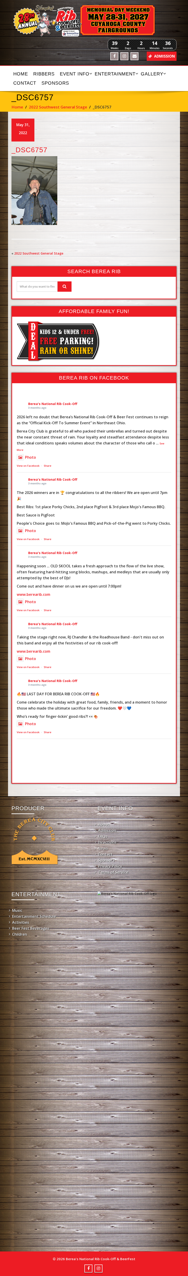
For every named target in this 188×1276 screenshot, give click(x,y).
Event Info (74, 73)
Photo (30, 457)
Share (47, 465)
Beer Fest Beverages (30, 928)
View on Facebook (28, 465)
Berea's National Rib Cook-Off (52, 404)
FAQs (102, 836)
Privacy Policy (110, 866)
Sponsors (55, 83)
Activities (20, 922)
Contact (24, 83)
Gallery (152, 73)
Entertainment (115, 73)
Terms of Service (113, 872)
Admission (107, 830)
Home (20, 73)
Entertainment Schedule (34, 916)
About (103, 824)
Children (19, 934)
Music (17, 910)
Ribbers (44, 73)
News (103, 848)
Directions (107, 842)
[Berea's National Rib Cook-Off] (94, 21)
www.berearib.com (33, 594)
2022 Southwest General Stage (58, 107)
